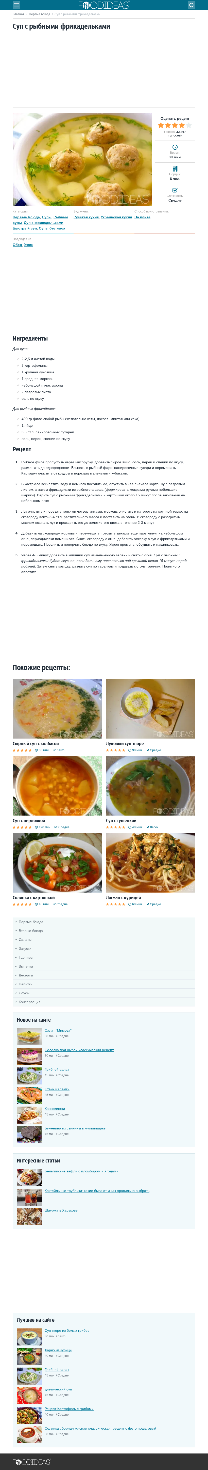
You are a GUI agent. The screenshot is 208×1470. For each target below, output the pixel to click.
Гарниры (26, 957)
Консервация (30, 1002)
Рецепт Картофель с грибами (69, 1409)
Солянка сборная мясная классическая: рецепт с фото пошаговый (100, 1428)
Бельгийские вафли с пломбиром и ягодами (81, 1171)
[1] (161, 125)
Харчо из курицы (58, 1350)
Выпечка (26, 966)
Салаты (25, 940)
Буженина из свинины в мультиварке (75, 1128)
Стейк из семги (57, 1089)
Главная (19, 14)
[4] (182, 125)
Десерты (26, 975)
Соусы (24, 993)
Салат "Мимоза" (58, 1030)
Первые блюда (39, 14)
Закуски (25, 948)
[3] (175, 125)
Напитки (25, 984)
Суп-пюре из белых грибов (67, 1330)
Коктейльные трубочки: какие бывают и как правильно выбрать (97, 1191)
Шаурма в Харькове (61, 1210)
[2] (168, 125)
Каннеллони (55, 1109)
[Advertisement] (104, 69)
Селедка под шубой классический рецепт (79, 1050)
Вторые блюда (31, 931)
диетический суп (58, 1389)
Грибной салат (57, 1069)
